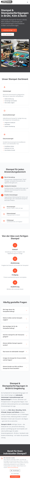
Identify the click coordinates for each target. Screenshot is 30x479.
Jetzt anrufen (9, 34)
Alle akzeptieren (15, 476)
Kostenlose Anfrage (7, 30)
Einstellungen (16, 470)
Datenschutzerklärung (13, 467)
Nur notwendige (15, 473)
